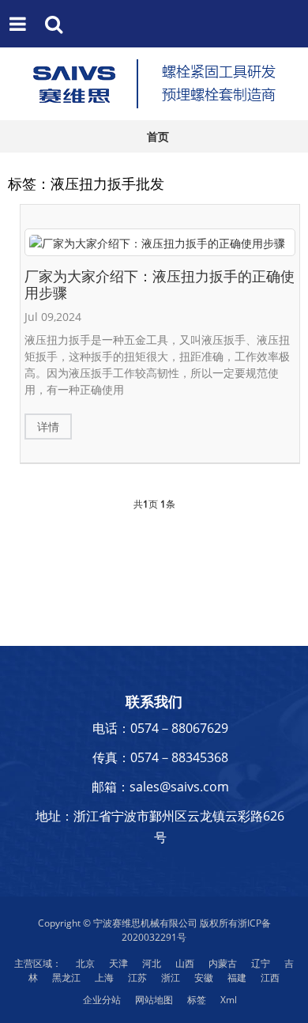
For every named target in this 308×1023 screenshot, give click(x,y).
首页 (158, 136)
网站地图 (154, 999)
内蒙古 (222, 963)
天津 (118, 963)
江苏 (137, 977)
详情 (48, 426)
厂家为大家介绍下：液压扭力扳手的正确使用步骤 (159, 284)
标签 (196, 999)
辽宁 (260, 963)
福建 (236, 977)
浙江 (170, 977)
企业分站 (102, 999)
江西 (270, 977)
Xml (228, 999)
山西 (184, 963)
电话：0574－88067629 (160, 728)
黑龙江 (66, 977)
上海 (104, 977)
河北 (151, 963)
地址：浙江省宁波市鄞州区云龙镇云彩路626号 (160, 826)
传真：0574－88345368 (160, 757)
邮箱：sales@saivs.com (160, 786)
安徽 (203, 977)
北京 (85, 963)
